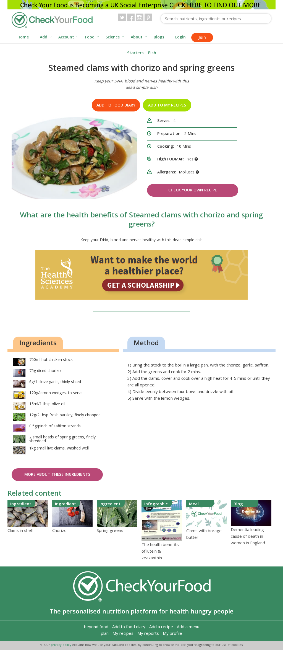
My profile (172, 633)
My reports (148, 633)
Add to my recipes (167, 105)
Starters (135, 52)
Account (66, 37)
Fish (152, 52)
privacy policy (61, 645)
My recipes (122, 633)
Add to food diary (115, 105)
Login (180, 37)
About (137, 37)
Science (113, 37)
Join (202, 37)
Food (90, 37)
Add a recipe (161, 626)
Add (43, 37)
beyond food (96, 626)
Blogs (159, 37)
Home (23, 37)
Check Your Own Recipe (192, 190)
